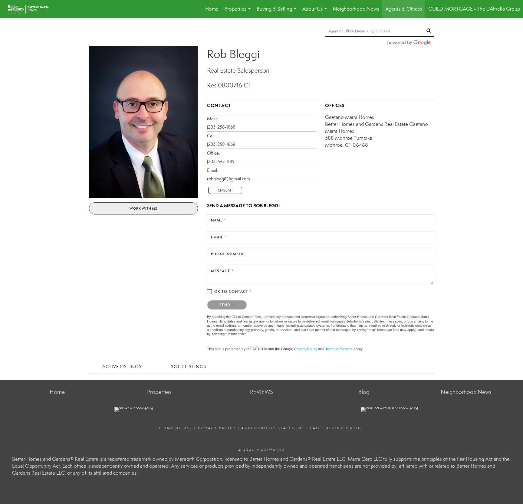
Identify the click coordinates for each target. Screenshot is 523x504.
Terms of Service (339, 349)
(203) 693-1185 (220, 161)
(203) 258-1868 (221, 127)
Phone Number (227, 254)
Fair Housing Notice (337, 428)
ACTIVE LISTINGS (122, 366)
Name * (218, 220)
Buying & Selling (278, 12)
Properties (239, 12)
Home (212, 9)
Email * (218, 237)
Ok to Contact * (233, 291)
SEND (225, 305)
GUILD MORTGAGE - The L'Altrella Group (474, 9)
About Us (315, 12)
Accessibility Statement (273, 428)
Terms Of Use (175, 428)
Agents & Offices (403, 9)
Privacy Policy (305, 349)
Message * (222, 271)
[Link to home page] (31, 9)
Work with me (143, 208)
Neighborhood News (356, 9)
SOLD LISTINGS (188, 366)
